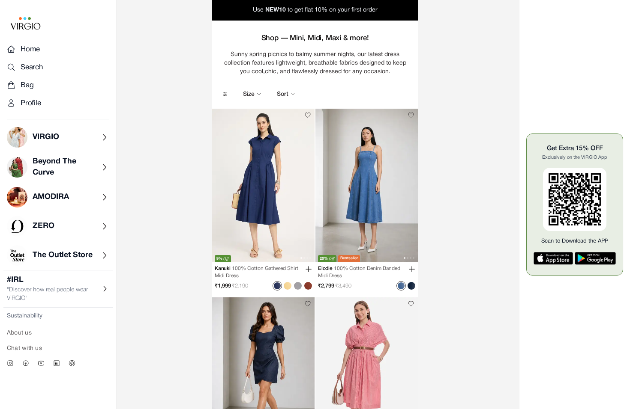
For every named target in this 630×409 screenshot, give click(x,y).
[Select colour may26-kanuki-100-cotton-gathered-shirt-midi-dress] (277, 285)
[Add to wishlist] (307, 115)
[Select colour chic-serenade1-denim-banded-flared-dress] (411, 285)
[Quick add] (308, 269)
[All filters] (225, 94)
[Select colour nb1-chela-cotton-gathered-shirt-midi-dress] (298, 285)
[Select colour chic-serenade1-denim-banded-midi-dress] (401, 285)
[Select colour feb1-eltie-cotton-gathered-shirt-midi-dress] (287, 285)
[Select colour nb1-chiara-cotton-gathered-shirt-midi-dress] (308, 285)
